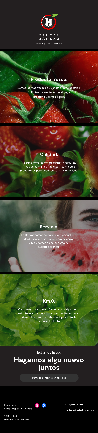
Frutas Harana (50, 37)
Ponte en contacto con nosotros (49, 377)
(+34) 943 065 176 (74, 404)
